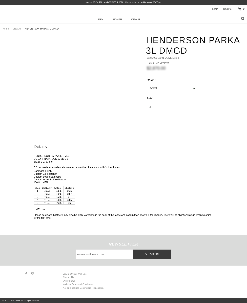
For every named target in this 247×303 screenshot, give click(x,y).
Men (100, 19)
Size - (150, 97)
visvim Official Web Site (75, 274)
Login (215, 8)
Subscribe (152, 254)
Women (117, 19)
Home (6, 28)
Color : (151, 80)
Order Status (69, 281)
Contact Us (68, 277)
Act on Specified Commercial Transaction (83, 288)
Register (227, 8)
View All (136, 19)
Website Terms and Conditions (78, 284)
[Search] (242, 19)
